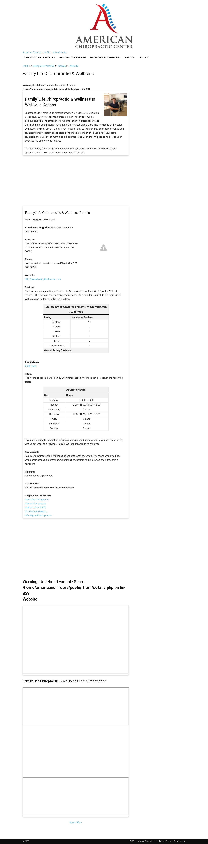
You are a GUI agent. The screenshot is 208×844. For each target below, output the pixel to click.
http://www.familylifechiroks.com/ (43, 279)
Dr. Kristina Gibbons (36, 511)
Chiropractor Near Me (44, 66)
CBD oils (143, 57)
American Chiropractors (40, 57)
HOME (26, 66)
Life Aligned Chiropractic (38, 515)
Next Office (76, 822)
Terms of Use (179, 841)
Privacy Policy (165, 841)
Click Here (30, 365)
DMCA (132, 841)
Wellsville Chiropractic (37, 499)
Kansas (62, 66)
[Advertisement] (76, 180)
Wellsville (74, 66)
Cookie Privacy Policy (147, 841)
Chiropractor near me (72, 57)
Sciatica (129, 57)
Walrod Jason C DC (35, 507)
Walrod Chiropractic (35, 503)
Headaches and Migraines (105, 57)
